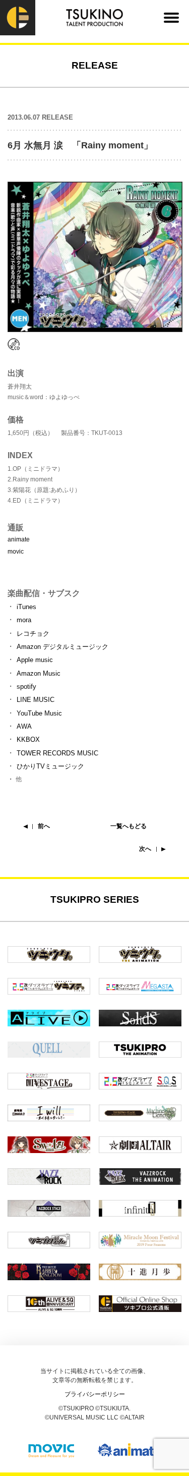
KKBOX (28, 739)
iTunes (26, 607)
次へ (145, 848)
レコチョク (33, 633)
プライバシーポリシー (95, 1394)
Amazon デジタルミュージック (62, 646)
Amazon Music (38, 673)
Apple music (35, 660)
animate (19, 539)
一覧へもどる (128, 826)
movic (16, 551)
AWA (24, 726)
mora (24, 620)
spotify (26, 686)
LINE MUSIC (35, 699)
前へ (44, 826)
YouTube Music (39, 713)
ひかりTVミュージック (50, 766)
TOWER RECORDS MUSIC (57, 753)
